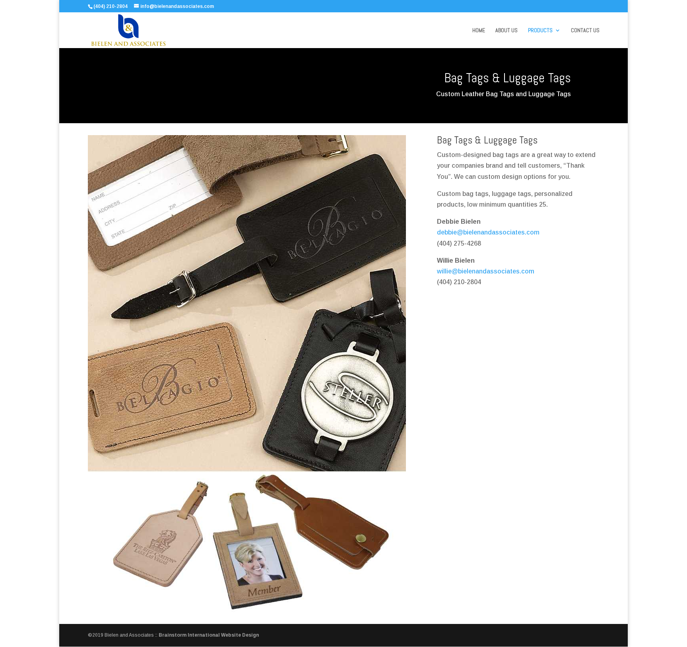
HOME (478, 30)
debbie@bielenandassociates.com (488, 232)
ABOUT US (506, 30)
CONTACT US (585, 30)
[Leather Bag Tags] (247, 609)
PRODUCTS (540, 30)
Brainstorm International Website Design (209, 635)
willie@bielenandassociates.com (485, 271)
